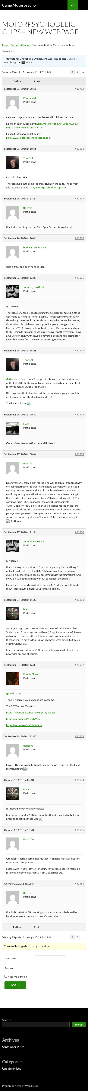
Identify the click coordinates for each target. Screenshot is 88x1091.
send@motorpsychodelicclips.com (48, 187)
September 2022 (13, 1047)
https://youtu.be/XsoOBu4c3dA (24, 725)
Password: (10, 968)
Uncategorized (11, 1068)
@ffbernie (11, 379)
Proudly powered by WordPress (20, 1085)
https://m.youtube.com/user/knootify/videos (30, 712)
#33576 (79, 277)
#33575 (79, 238)
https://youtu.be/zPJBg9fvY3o (23, 718)
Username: (10, 958)
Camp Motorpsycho (19, 5)
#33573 (79, 148)
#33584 (79, 780)
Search (6, 1020)
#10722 (79, 88)
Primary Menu (83, 5)
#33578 (79, 414)
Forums (15, 45)
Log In (15, 985)
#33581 (79, 599)
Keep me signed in (18, 976)
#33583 (79, 736)
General (25, 45)
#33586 (79, 883)
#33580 (79, 532)
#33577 (79, 350)
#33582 (79, 664)
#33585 (79, 830)
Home (5, 45)
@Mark (10, 693)
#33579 (79, 454)
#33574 (79, 198)
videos (14, 51)
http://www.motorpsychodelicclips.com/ (28, 137)
